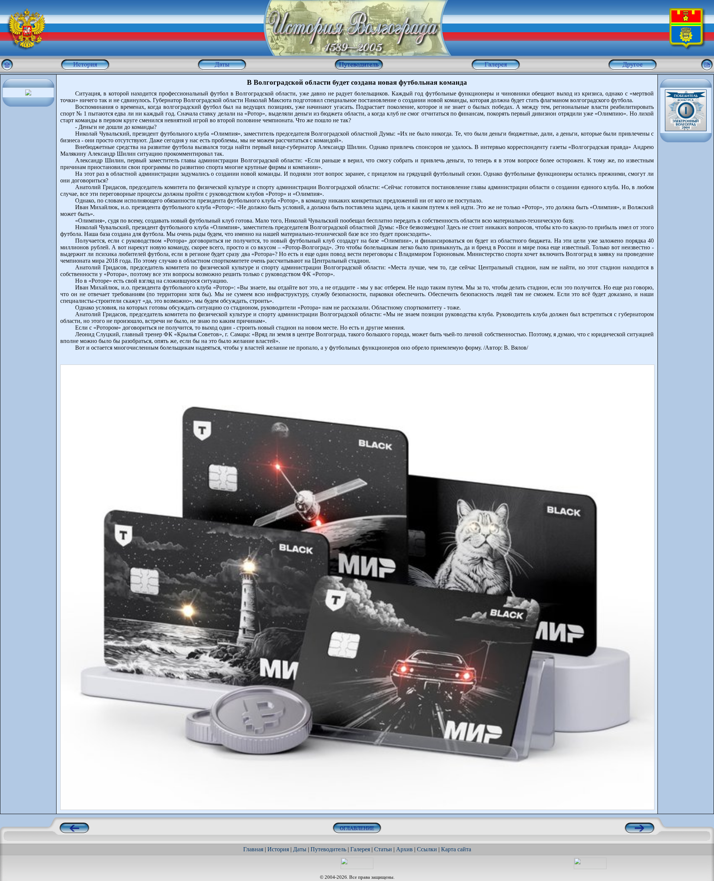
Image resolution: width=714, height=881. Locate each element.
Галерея (360, 849)
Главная (253, 849)
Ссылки (427, 849)
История (278, 849)
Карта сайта (456, 849)
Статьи (383, 849)
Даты (299, 849)
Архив (404, 849)
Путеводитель (328, 849)
